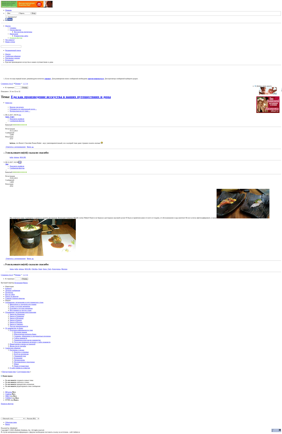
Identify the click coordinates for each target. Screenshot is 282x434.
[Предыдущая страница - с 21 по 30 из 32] (22, 84)
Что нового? (10, 40)
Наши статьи (10, 42)
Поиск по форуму (12, 296)
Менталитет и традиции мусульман (23, 304)
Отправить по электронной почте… (23, 109)
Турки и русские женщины (20, 306)
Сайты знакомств (20, 338)
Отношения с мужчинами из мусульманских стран (24, 302)
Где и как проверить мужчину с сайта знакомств (32, 342)
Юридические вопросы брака (25, 334)
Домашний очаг (20, 356)
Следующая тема (23, 372)
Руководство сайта (21, 36)
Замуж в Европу (16, 320)
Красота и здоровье (21, 352)
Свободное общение (13, 348)
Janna (12, 269)
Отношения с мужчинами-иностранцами (20, 312)
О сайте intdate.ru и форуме (20, 368)
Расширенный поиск (13, 50)
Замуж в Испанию (16, 318)
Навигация (14, 34)
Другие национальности (19, 326)
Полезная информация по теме (21, 330)
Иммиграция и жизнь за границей (22, 344)
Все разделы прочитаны (23, 32)
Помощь (8, 10)
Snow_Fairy (47, 269)
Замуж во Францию (17, 314)
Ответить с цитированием (15, 147)
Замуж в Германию (17, 316)
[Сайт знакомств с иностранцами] (268, 94)
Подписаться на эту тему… (20, 111)
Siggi (40, 269)
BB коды (8, 392)
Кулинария (18, 358)
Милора (64, 269)
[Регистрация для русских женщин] (267, 112)
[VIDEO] (8, 398)
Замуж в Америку (16, 324)
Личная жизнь (19, 360)
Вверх (30, 147)
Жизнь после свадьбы (18, 346)
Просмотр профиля (17, 119)
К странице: (10, 87)
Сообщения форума (17, 121)
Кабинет (8, 288)
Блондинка (56, 269)
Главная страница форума (15, 298)
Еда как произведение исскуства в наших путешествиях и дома (61, 97)
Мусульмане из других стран (20, 310)
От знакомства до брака (14, 328)
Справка (13, 28)
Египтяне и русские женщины (21, 308)
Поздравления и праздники (24, 362)
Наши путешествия (21, 366)
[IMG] (7, 396)
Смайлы (8, 394)
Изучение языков (20, 332)
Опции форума (15, 30)
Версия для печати (17, 107)
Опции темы (8, 102)
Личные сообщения (12, 290)
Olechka (34, 269)
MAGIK (23, 157)
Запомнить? (12, 17)
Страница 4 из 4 (7, 84)
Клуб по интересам (21, 354)
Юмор (16, 364)
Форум (7, 26)
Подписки (9, 292)
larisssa (16, 157)
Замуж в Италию (16, 322)
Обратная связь (11, 422)
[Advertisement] (41, 71)
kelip (11, 157)
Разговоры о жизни (17, 350)
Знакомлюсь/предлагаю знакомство (27, 340)
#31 (20, 115)
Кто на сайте (10, 294)
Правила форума (7, 404)
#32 (20, 162)
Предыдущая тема (9, 372)
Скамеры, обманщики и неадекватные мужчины (32, 336)
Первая (17, 84)
